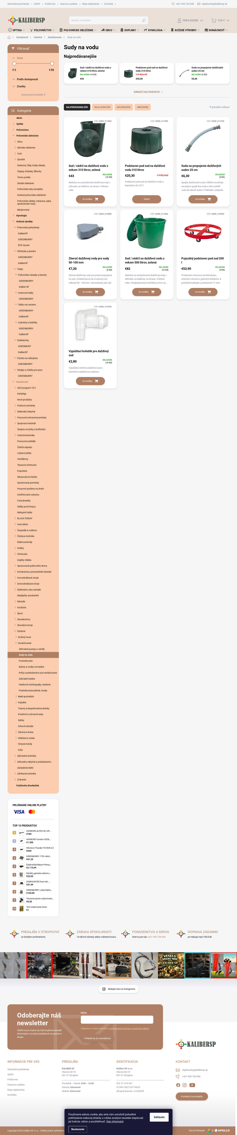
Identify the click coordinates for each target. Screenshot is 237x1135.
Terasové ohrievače (26, 465)
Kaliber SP (24, 287)
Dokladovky (23, 340)
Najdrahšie (124, 107)
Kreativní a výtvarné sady (30, 714)
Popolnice (22, 471)
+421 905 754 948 (156, 937)
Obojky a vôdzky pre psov (30, 370)
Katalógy (21, 393)
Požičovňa (50, 4)
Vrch (19, 153)
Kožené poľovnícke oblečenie (31, 195)
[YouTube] (192, 1084)
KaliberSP (23, 233)
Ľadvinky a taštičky (27, 322)
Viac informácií (114, 1121)
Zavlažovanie (24, 643)
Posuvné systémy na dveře (30, 488)
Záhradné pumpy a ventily (32, 649)
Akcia (19, 118)
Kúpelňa (22, 702)
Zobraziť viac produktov (147, 92)
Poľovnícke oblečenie (27, 135)
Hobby (20, 548)
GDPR (37, 4)
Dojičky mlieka (24, 560)
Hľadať (144, 20)
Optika (19, 124)
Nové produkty (24, 399)
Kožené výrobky (24, 221)
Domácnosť (22, 382)
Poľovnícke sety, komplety (30, 189)
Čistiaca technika (25, 536)
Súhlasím (159, 1117)
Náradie (21, 601)
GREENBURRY (25, 239)
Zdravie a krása (25, 732)
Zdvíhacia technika (26, 773)
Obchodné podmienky (18, 4)
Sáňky (21, 720)
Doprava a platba (68, 4)
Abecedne (142, 107)
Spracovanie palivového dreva (32, 566)
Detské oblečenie (25, 183)
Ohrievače (22, 554)
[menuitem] (16, 30)
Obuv (20, 141)
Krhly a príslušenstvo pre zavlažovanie (38, 672)
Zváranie (21, 779)
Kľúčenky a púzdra (26, 251)
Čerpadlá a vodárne (27, 530)
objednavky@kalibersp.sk (195, 1070)
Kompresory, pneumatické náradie (34, 571)
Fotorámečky (23, 500)
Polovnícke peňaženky (28, 227)
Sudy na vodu (26, 655)
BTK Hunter (24, 245)
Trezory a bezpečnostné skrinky (33, 708)
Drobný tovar (24, 637)
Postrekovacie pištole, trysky (33, 690)
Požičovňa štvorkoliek (27, 785)
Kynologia (21, 215)
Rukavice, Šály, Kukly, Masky (31, 165)
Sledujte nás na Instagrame (121, 989)
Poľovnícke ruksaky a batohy (32, 275)
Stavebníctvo (23, 619)
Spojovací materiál (26, 423)
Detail (146, 199)
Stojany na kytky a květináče (31, 429)
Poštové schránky (26, 405)
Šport (20, 613)
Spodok (21, 159)
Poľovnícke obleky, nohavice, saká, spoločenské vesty (34, 202)
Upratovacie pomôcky (28, 482)
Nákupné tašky (24, 512)
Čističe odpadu (24, 447)
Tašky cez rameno (27, 304)
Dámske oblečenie (26, 147)
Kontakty (108, 4)
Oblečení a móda (26, 738)
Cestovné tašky (25, 293)
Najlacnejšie (102, 107)
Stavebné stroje (25, 625)
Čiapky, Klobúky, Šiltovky (29, 171)
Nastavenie (77, 1129)
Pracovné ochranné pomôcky (31, 417)
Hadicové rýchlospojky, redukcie (34, 684)
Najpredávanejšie (77, 107)
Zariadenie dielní (25, 768)
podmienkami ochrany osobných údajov (129, 1028)
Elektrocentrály (24, 542)
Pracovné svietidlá (26, 441)
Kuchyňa (21, 607)
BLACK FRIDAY (24, 518)
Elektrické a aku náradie (29, 589)
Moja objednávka (90, 4)
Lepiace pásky (24, 453)
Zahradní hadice (27, 678)
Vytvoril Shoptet (197, 1130)
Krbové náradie (25, 726)
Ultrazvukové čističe (27, 477)
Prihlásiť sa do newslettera (97, 1038)
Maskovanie (23, 209)
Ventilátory (22, 459)
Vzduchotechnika (26, 435)
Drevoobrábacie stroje (28, 583)
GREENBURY (24, 346)
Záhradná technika (26, 756)
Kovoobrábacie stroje (28, 577)
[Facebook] (178, 1084)
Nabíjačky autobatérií (28, 595)
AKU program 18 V (26, 388)
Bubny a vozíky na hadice (31, 667)
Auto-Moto (22, 524)
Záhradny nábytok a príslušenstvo (34, 762)
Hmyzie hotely (25, 744)
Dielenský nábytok (26, 411)
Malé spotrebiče (26, 696)
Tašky (20, 269)
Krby (20, 750)
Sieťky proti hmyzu (26, 506)
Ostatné (21, 631)
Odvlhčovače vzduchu (28, 494)
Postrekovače (26, 661)
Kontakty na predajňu (192, 1096)
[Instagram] (184, 1084)
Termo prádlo (23, 177)
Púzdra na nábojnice (27, 358)
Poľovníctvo (22, 130)
